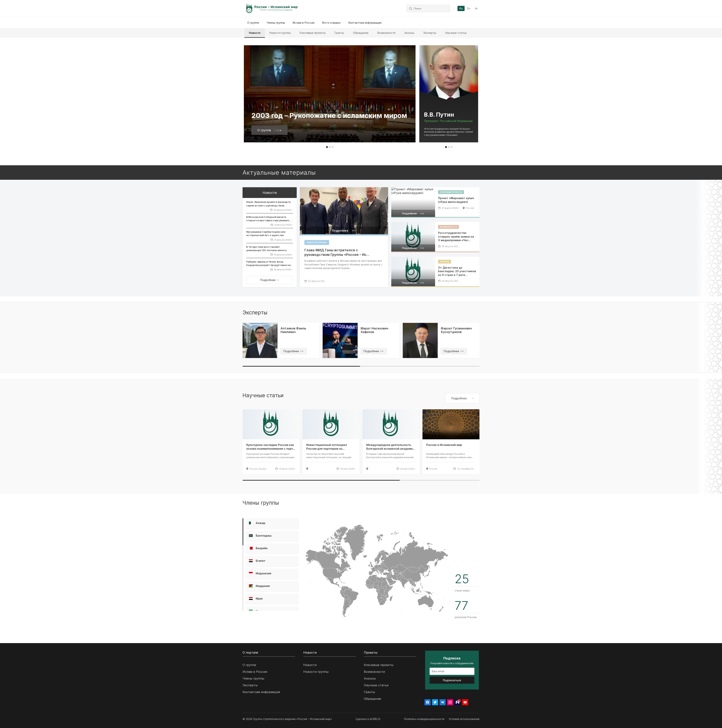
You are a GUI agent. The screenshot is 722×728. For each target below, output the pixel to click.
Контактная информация (364, 22)
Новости (254, 32)
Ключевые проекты (312, 32)
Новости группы (280, 32)
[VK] (443, 702)
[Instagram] (450, 702)
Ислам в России (303, 22)
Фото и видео (331, 22)
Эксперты (429, 32)
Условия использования (464, 718)
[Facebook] (428, 702)
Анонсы (409, 32)
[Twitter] (435, 702)
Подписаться (452, 680)
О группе (253, 22)
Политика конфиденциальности (424, 718)
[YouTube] (465, 702)
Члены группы (276, 22)
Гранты (339, 32)
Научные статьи (455, 32)
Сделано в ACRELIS (368, 718)
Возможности (386, 32)
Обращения (360, 32)
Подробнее (269, 280)
